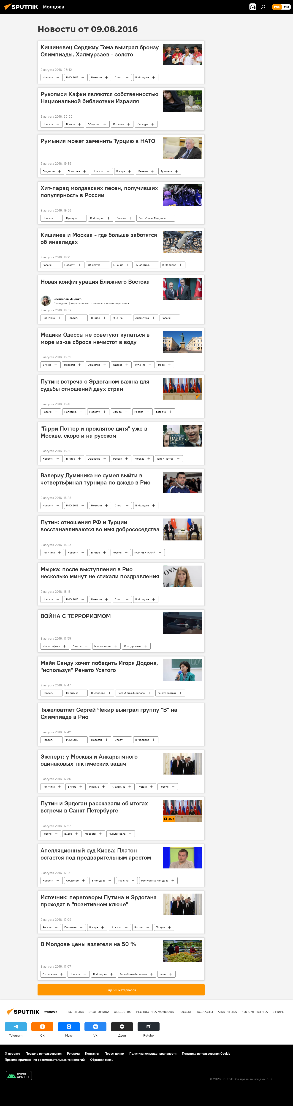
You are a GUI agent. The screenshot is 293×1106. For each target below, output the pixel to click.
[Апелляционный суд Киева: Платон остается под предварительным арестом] (182, 857)
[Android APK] (18, 1076)
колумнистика (254, 1012)
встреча (161, 411)
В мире (70, 124)
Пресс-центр (114, 1053)
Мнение (143, 171)
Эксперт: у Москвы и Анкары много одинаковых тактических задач (89, 760)
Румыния (166, 171)
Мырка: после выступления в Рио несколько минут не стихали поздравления (100, 573)
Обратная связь (101, 1060)
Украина (123, 880)
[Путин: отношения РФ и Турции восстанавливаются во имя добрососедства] (182, 529)
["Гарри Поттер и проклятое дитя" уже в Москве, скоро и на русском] (182, 436)
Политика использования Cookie (206, 1053)
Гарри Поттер (165, 458)
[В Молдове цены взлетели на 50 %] (182, 951)
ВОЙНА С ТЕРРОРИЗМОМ (76, 616)
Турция (142, 786)
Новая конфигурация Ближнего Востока (95, 281)
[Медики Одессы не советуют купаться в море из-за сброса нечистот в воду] (182, 342)
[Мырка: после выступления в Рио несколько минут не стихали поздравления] (182, 576)
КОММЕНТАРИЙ (144, 552)
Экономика (50, 974)
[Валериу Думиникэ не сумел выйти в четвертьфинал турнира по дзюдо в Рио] (182, 482)
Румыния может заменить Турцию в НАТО (98, 141)
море (161, 364)
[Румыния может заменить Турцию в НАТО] (182, 148)
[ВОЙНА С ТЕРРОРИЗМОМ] (182, 623)
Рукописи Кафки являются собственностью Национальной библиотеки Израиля (99, 97)
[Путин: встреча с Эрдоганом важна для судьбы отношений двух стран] (182, 389)
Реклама (73, 1053)
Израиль (118, 124)
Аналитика (142, 265)
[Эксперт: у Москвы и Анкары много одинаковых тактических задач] (182, 764)
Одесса (117, 364)
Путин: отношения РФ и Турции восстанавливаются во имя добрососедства (100, 526)
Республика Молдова (151, 218)
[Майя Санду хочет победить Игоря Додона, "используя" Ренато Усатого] (182, 670)
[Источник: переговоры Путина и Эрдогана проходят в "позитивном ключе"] (182, 904)
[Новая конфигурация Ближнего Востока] (182, 289)
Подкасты (49, 171)
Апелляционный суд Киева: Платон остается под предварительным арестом (96, 854)
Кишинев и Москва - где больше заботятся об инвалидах (99, 238)
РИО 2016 (72, 77)
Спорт (118, 77)
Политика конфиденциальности (152, 1053)
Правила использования (44, 1053)
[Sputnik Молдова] (22, 11)
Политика (74, 171)
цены (163, 974)
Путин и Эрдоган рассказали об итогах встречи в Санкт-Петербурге (94, 807)
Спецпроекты (132, 646)
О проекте (12, 1053)
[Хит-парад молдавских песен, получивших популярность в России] (182, 195)
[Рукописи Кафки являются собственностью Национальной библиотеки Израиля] (182, 101)
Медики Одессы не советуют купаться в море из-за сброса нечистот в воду (95, 338)
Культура (142, 124)
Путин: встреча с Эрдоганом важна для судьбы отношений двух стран (95, 385)
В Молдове (142, 77)
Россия (121, 218)
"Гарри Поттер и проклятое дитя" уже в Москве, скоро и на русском (94, 432)
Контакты (92, 1053)
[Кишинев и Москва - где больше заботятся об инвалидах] (182, 242)
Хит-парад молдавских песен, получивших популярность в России (99, 191)
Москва (139, 458)
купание (140, 364)
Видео (68, 833)
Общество (94, 124)
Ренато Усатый (166, 693)
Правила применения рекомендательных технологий (45, 1060)
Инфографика (51, 646)
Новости (48, 77)
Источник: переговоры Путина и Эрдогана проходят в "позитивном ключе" (99, 901)
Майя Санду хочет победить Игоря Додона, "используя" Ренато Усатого (99, 666)
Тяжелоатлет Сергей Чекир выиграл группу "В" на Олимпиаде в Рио (109, 713)
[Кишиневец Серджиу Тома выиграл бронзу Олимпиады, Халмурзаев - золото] (182, 54)
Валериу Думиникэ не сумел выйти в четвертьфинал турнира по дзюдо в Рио (95, 479)
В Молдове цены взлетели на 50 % (88, 944)
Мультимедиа (102, 646)
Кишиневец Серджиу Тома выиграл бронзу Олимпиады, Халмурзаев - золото (100, 51)
